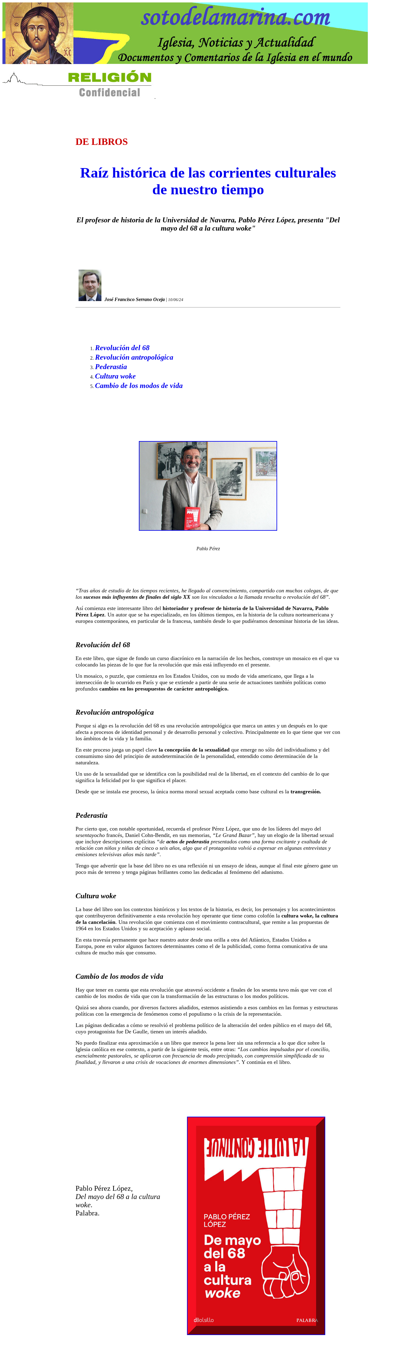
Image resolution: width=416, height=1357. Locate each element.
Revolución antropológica (134, 357)
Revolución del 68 (122, 348)
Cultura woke (115, 376)
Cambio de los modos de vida (139, 386)
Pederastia (111, 367)
